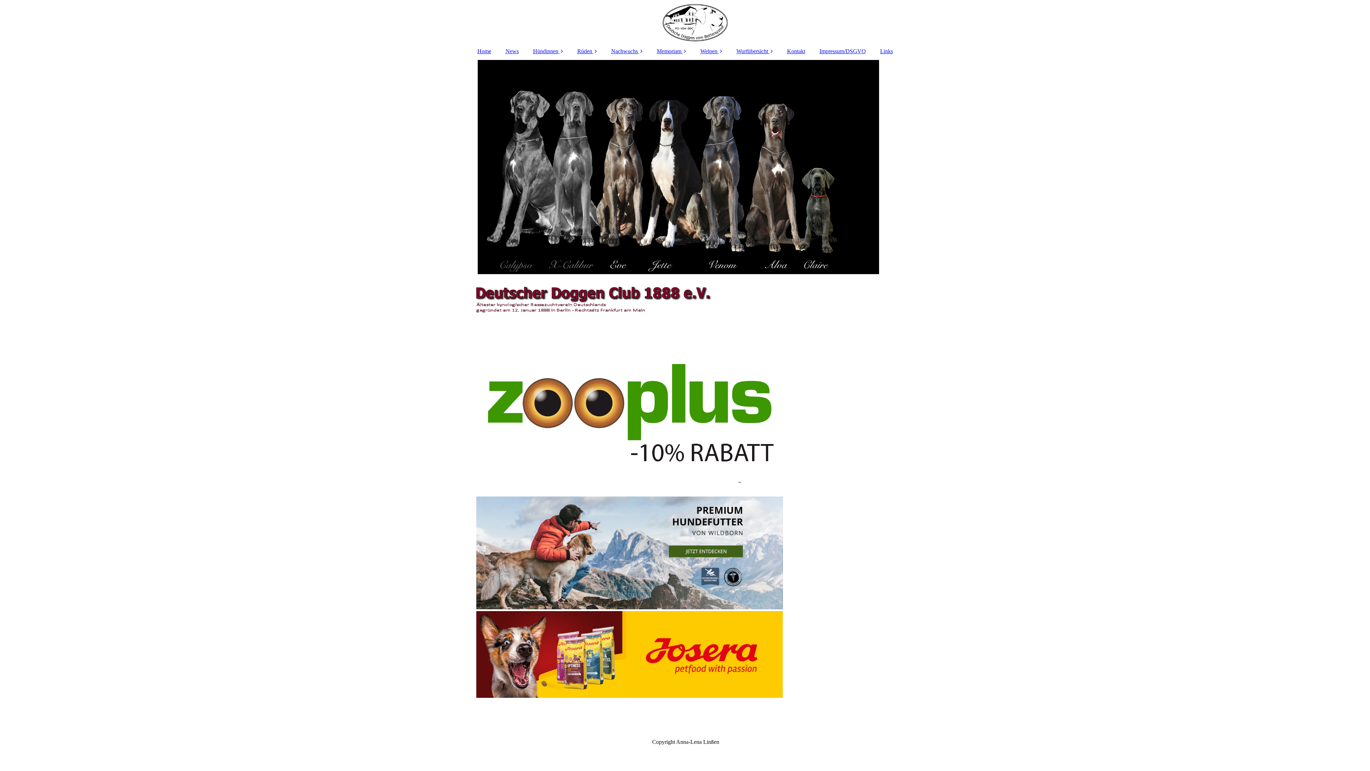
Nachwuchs (624, 51)
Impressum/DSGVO (843, 51)
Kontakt (796, 51)
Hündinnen (545, 51)
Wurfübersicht (752, 51)
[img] (685, 21)
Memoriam (669, 51)
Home (484, 51)
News (512, 51)
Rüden (584, 51)
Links (886, 51)
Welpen (708, 51)
